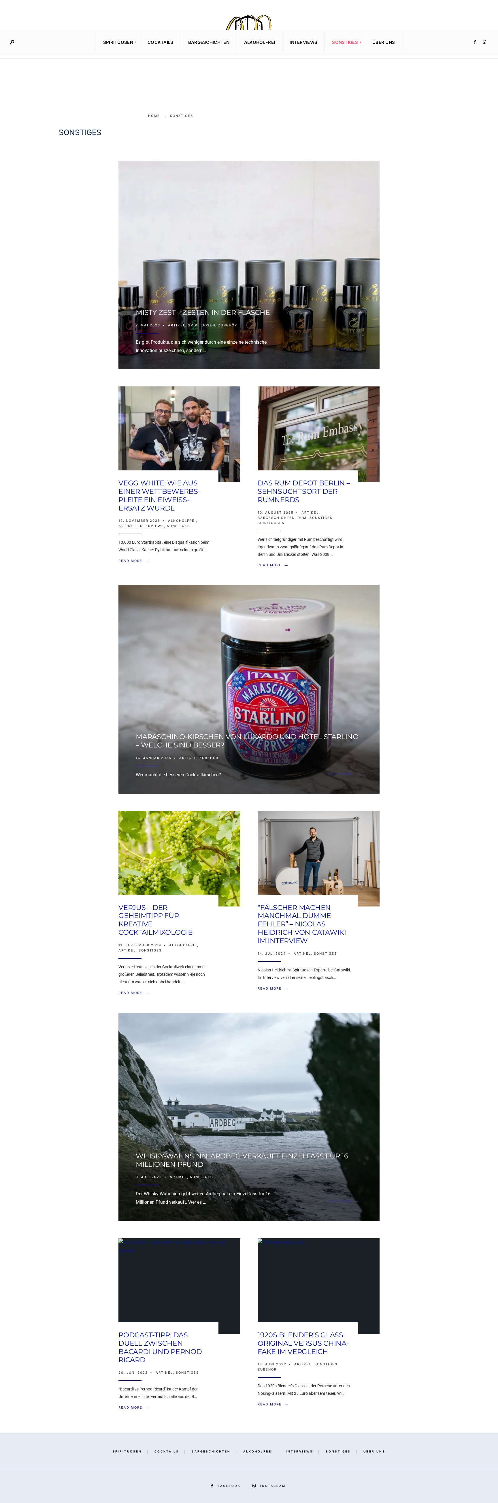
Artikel (176, 325)
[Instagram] (484, 42)
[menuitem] (118, 42)
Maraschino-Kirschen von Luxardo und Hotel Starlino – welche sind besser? (247, 740)
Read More (345, 349)
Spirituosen (118, 42)
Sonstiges (345, 42)
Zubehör (227, 325)
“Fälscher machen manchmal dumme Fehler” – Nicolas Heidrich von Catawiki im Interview (302, 924)
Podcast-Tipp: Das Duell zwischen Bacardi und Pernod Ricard (160, 1347)
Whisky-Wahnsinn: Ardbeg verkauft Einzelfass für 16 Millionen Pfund (242, 1160)
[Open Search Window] (11, 42)
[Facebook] (475, 42)
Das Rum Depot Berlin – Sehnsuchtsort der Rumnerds (304, 491)
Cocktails (160, 42)
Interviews (303, 42)
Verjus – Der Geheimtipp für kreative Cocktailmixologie (155, 919)
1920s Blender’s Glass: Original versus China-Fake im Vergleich (303, 1343)
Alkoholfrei (259, 42)
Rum (302, 518)
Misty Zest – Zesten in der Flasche (203, 312)
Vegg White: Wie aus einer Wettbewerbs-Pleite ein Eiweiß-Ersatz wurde (159, 495)
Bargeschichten (208, 42)
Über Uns (383, 42)
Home (154, 116)
